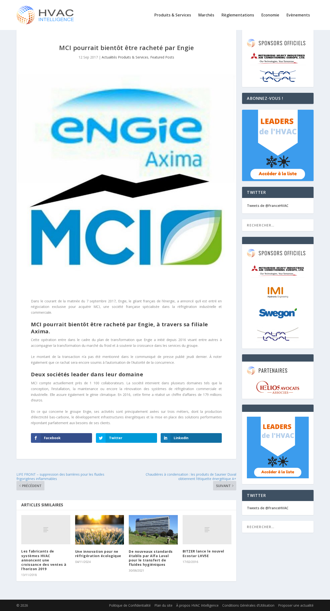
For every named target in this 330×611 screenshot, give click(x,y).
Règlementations (238, 15)
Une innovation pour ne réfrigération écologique (98, 553)
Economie (270, 15)
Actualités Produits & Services (125, 57)
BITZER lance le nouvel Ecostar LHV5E (203, 553)
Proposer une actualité (296, 605)
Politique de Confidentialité (130, 605)
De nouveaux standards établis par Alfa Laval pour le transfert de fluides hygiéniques (151, 558)
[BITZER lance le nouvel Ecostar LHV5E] (207, 529)
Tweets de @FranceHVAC (267, 205)
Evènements (298, 15)
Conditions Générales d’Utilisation (248, 605)
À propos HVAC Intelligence (197, 605)
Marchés (206, 15)
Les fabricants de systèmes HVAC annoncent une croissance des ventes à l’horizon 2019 (43, 560)
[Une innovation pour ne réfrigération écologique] (99, 530)
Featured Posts (162, 57)
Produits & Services (172, 15)
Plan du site (163, 605)
